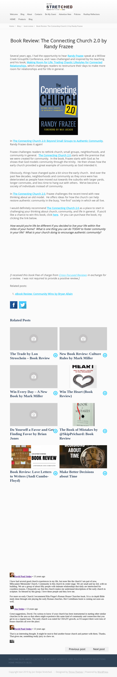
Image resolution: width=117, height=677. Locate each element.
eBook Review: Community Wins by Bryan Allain (44, 294)
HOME (13, 19)
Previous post (77, 649)
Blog (22, 14)
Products (22, 19)
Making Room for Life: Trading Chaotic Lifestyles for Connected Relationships (56, 64)
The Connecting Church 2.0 (55, 155)
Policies (77, 14)
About (29, 14)
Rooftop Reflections (91, 14)
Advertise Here (65, 14)
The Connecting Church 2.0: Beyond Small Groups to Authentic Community (58, 141)
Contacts (38, 14)
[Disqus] (58, 530)
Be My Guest (50, 14)
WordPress (102, 671)
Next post (99, 649)
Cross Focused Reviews (73, 275)
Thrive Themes (75, 671)
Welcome (14, 14)
